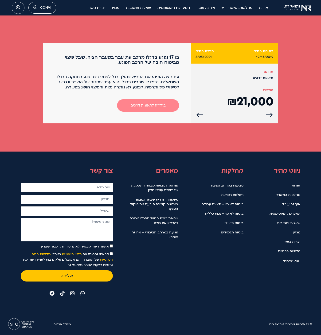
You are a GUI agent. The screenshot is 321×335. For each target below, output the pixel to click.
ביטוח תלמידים (232, 232)
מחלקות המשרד (239, 7)
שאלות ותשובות (138, 7)
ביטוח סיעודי (233, 223)
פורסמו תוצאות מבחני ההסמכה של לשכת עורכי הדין (154, 187)
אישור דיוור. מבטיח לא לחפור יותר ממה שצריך (74, 246)
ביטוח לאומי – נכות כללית (224, 213)
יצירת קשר (97, 7)
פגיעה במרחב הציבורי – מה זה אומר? (155, 234)
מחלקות (232, 170)
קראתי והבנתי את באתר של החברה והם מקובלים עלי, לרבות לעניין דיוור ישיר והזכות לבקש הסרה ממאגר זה (67, 259)
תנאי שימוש (291, 260)
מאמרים (167, 170)
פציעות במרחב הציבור (226, 185)
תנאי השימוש (72, 254)
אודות (263, 7)
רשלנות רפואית (232, 195)
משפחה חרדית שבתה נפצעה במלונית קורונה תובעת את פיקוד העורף (154, 204)
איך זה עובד (205, 7)
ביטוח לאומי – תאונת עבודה (222, 204)
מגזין (115, 7)
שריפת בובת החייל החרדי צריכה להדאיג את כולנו (154, 220)
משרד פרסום (62, 324)
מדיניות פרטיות (289, 251)
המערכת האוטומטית (173, 7)
